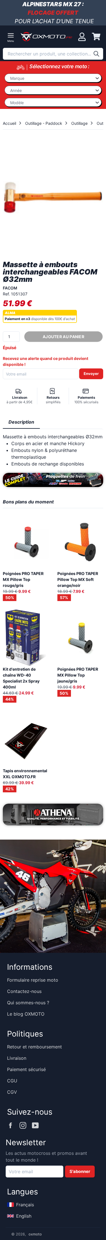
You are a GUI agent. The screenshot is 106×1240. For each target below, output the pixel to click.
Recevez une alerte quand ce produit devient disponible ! (45, 361)
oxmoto (35, 1234)
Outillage (79, 123)
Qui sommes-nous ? (28, 1002)
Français (25, 1204)
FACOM (10, 288)
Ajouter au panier (63, 336)
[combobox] (53, 54)
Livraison (16, 1058)
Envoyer (91, 373)
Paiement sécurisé (26, 1069)
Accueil (9, 123)
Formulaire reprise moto (32, 980)
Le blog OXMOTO (25, 1014)
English (23, 1216)
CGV (12, 1092)
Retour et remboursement (34, 1047)
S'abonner (80, 1171)
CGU (12, 1081)
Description (21, 422)
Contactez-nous (24, 991)
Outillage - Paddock (43, 123)
